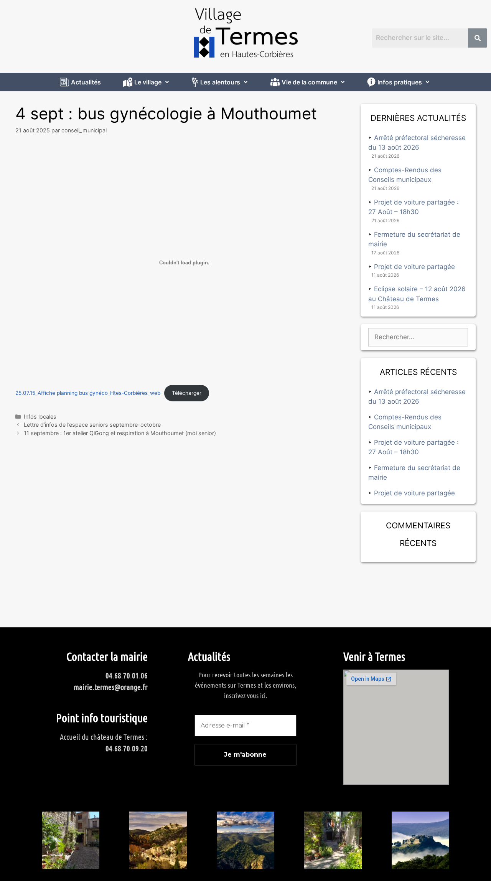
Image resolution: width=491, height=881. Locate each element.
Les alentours (220, 82)
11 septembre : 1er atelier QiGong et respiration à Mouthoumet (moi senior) (120, 433)
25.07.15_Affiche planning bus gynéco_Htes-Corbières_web (87, 393)
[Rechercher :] (418, 337)
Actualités (86, 82)
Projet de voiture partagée (414, 267)
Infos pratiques (399, 82)
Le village (147, 82)
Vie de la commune (309, 82)
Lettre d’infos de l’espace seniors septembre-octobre (92, 424)
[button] (147, 82)
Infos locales (40, 416)
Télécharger (186, 393)
